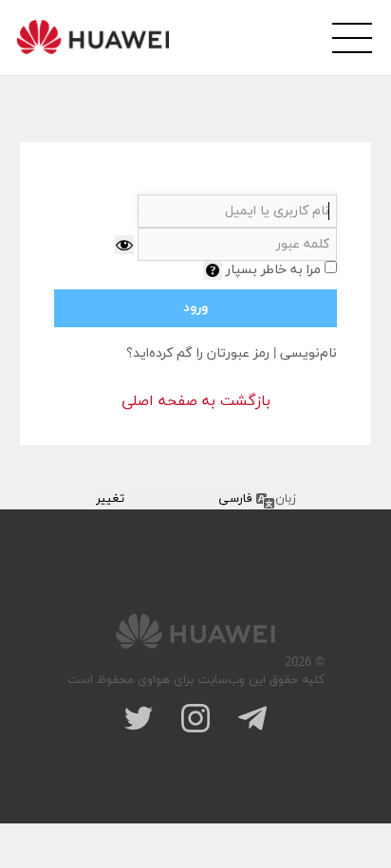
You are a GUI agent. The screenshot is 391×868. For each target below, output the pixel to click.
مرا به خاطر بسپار (273, 270)
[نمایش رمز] (124, 244)
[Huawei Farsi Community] (92, 37)
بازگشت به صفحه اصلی (195, 401)
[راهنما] (212, 270)
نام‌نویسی (308, 353)
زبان (285, 499)
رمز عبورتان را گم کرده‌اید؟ (198, 353)
